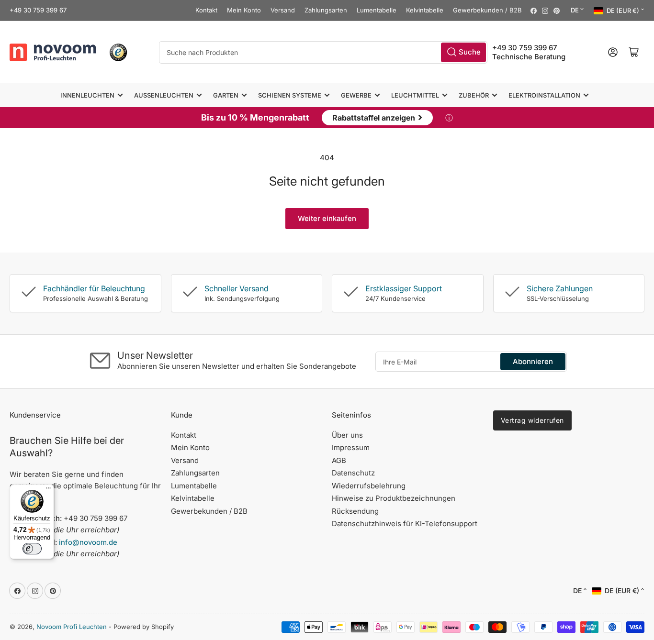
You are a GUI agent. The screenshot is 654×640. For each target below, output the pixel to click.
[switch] (32, 548)
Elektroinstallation (544, 95)
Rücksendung (355, 511)
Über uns (347, 435)
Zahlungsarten (325, 10)
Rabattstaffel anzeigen (377, 116)
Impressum (351, 447)
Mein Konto (244, 10)
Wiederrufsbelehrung (369, 485)
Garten (225, 95)
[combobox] (323, 52)
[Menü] (48, 490)
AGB (339, 460)
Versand (283, 10)
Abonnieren (533, 361)
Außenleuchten (163, 95)
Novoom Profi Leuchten (71, 626)
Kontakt (206, 10)
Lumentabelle (376, 10)
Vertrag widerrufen (532, 420)
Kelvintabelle (424, 10)
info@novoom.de (88, 542)
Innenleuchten (87, 95)
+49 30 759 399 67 (38, 10)
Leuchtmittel (415, 95)
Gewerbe (356, 95)
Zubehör (474, 95)
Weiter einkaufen (327, 218)
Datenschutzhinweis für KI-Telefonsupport (404, 523)
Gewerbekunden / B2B (487, 10)
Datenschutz (353, 472)
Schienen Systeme (289, 95)
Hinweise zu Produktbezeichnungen (393, 498)
